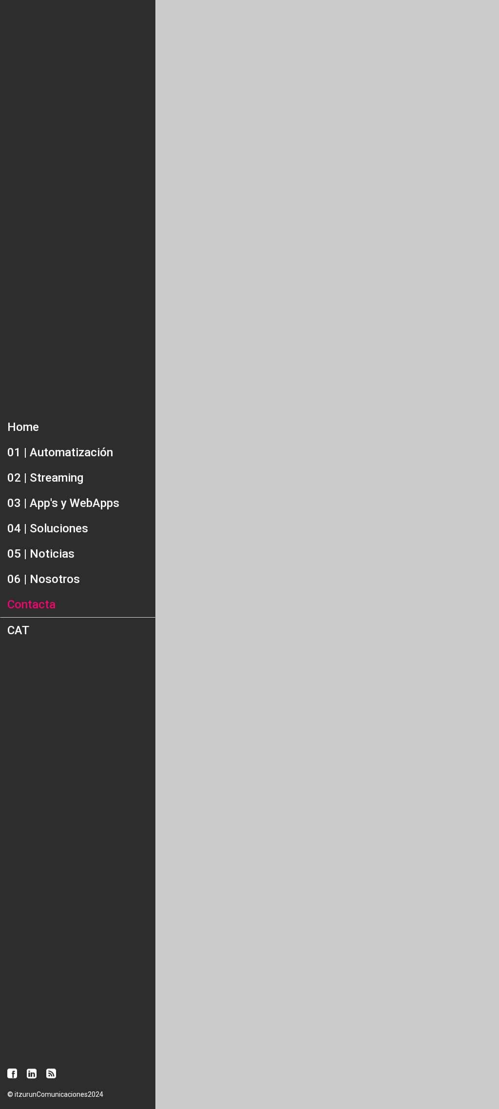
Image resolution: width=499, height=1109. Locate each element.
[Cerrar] (171, 15)
